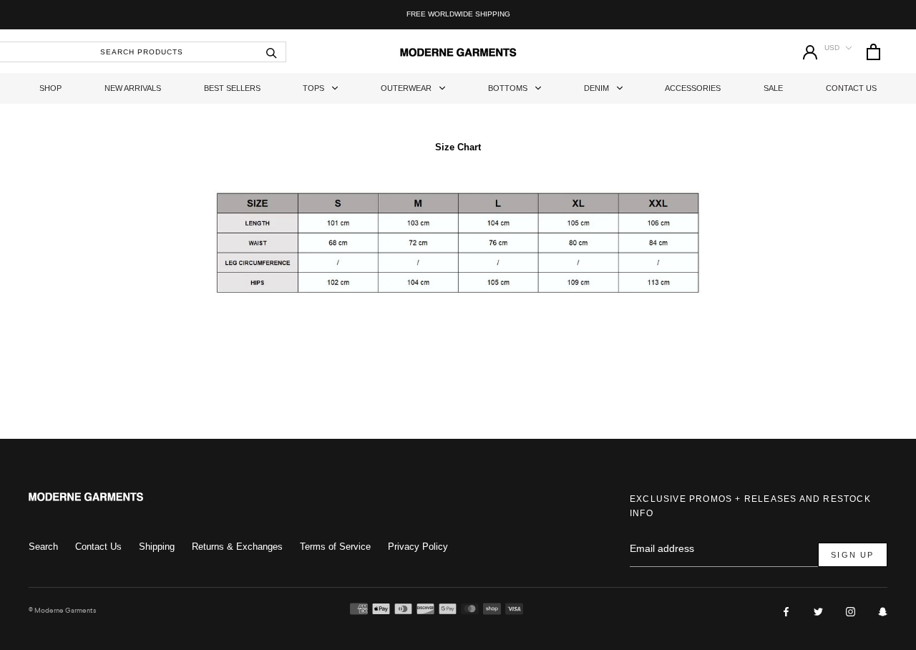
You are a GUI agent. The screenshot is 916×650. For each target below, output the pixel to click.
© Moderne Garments (62, 610)
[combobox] (143, 52)
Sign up (852, 554)
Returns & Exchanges (237, 546)
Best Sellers (232, 88)
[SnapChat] (882, 611)
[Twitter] (818, 611)
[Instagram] (850, 611)
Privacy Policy (418, 546)
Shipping (157, 546)
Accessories (693, 88)
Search (43, 546)
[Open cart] (873, 52)
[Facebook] (786, 611)
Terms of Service (335, 546)
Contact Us (851, 88)
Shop (50, 88)
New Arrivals (132, 88)
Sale (773, 88)
